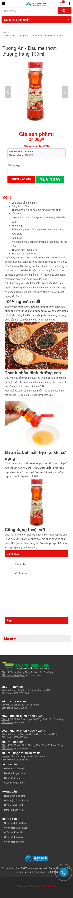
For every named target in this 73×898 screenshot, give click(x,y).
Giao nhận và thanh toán (16, 800)
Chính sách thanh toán (15, 822)
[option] (36, 92)
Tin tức (18, 564)
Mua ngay (50, 179)
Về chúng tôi (21, 573)
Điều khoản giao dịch (14, 773)
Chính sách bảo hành (14, 837)
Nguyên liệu (10, 35)
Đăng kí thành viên (13, 809)
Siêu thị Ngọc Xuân (47, 885)
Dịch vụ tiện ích (12, 777)
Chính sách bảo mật (14, 841)
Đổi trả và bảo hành (13, 805)
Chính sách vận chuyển (16, 827)
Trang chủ (6, 32)
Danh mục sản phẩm (17, 19)
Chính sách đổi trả (13, 832)
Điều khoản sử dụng (14, 768)
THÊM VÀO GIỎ (21, 179)
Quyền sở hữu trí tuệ (14, 782)
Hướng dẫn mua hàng (14, 795)
